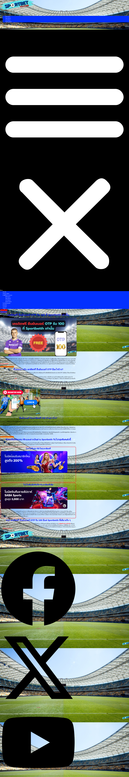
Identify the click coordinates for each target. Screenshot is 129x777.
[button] (64, 160)
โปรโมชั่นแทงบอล (7, 23)
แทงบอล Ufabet (7, 13)
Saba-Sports (8, 18)
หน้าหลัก (5, 11)
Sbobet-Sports (8, 21)
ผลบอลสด (5, 25)
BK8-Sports (7, 16)
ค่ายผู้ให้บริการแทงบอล (9, 15)
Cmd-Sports (7, 19)
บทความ (5, 28)
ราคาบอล (5, 27)
